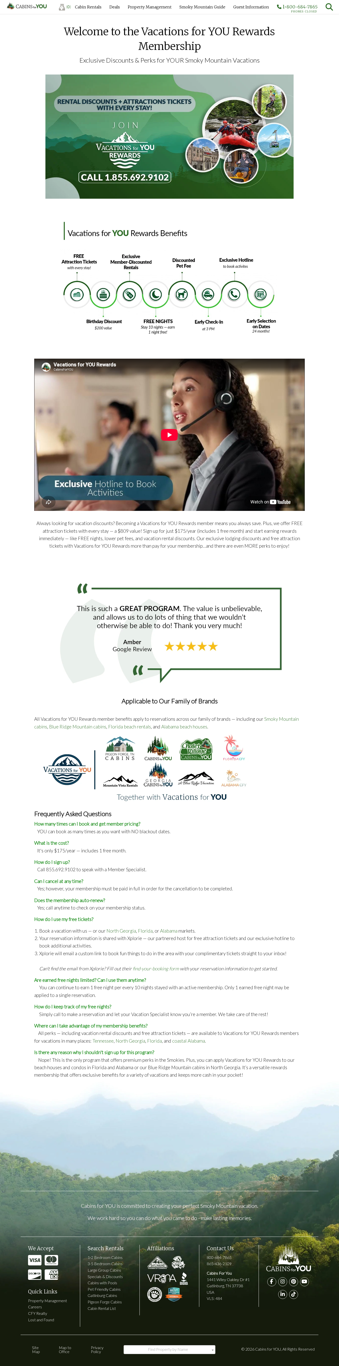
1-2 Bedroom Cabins (105, 1257)
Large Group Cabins (104, 1270)
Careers (35, 1306)
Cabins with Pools (102, 1282)
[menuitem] (65, 7)
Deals (114, 6)
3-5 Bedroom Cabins (105, 1263)
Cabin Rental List (102, 1308)
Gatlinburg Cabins (102, 1295)
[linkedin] (282, 1294)
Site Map (36, 1349)
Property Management (149, 6)
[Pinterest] (293, 1281)
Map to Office (65, 1349)
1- (299, 8)
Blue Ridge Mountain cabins (77, 726)
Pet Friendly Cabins (104, 1289)
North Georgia (121, 931)
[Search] (329, 7)
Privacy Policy (97, 1349)
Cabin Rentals (88, 6)
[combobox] (169, 1349)
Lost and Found (41, 1319)
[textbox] (169, 1349)
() (68, 6)
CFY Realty (37, 1313)
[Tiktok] (293, 1294)
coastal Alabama (188, 1041)
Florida (145, 931)
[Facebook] (271, 1281)
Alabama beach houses (184, 726)
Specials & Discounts (105, 1276)
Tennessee (103, 1041)
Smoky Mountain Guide (202, 6)
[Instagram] (282, 1281)
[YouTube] (304, 1281)
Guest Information (251, 6)
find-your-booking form (156, 968)
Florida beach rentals (129, 726)
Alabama (168, 931)
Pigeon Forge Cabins (105, 1301)
